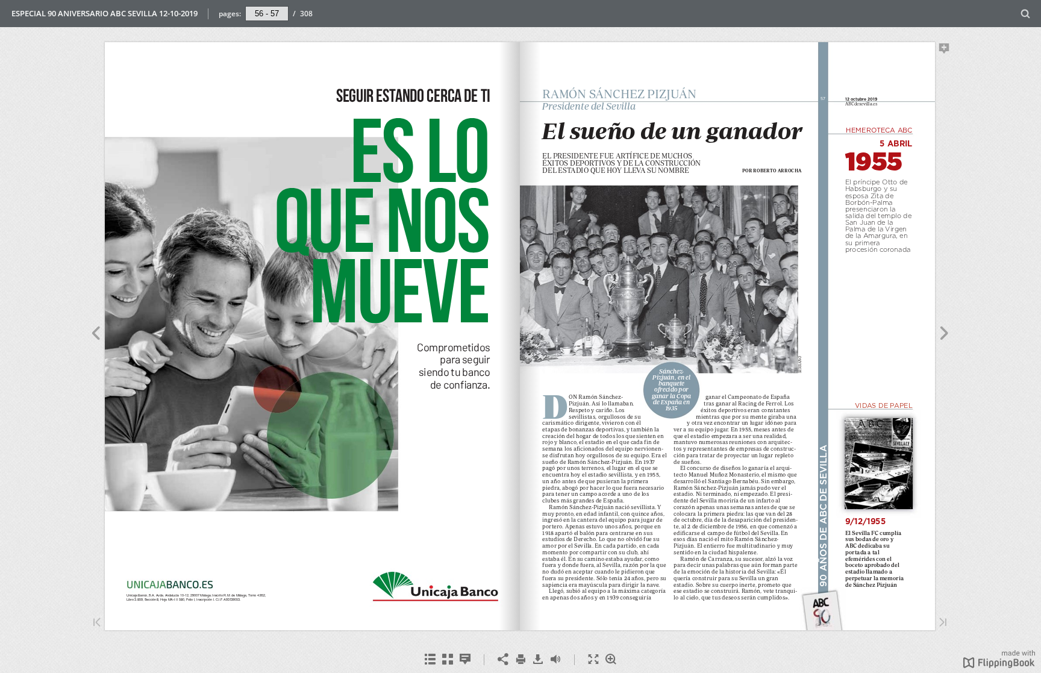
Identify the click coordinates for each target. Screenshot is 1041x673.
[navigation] (267, 13)
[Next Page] (944, 335)
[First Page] (97, 623)
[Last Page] (943, 623)
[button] (999, 664)
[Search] (1025, 14)
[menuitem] (1025, 13)
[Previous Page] (95, 335)
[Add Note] (944, 50)
